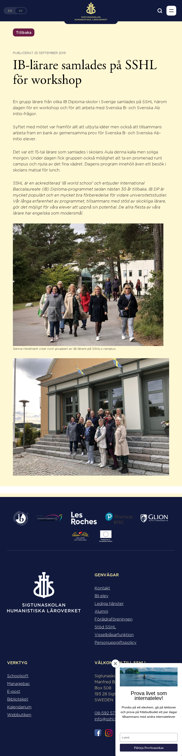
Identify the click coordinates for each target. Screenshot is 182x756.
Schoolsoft (17, 676)
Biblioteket (17, 699)
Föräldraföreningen (114, 619)
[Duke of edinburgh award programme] (49, 518)
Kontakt (102, 588)
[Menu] (171, 10)
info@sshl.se (107, 719)
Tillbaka (23, 32)
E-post (13, 691)
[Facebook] (98, 733)
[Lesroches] (84, 518)
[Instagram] (108, 733)
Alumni (101, 611)
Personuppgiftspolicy (115, 642)
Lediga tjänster (109, 603)
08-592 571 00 (109, 713)
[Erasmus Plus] (106, 536)
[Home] (44, 596)
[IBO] (21, 518)
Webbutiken (19, 715)
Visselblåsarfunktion (114, 635)
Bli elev (101, 596)
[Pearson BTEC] (119, 518)
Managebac (18, 684)
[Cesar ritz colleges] (80, 536)
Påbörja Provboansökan (149, 748)
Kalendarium (19, 707)
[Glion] (154, 518)
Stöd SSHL (105, 627)
